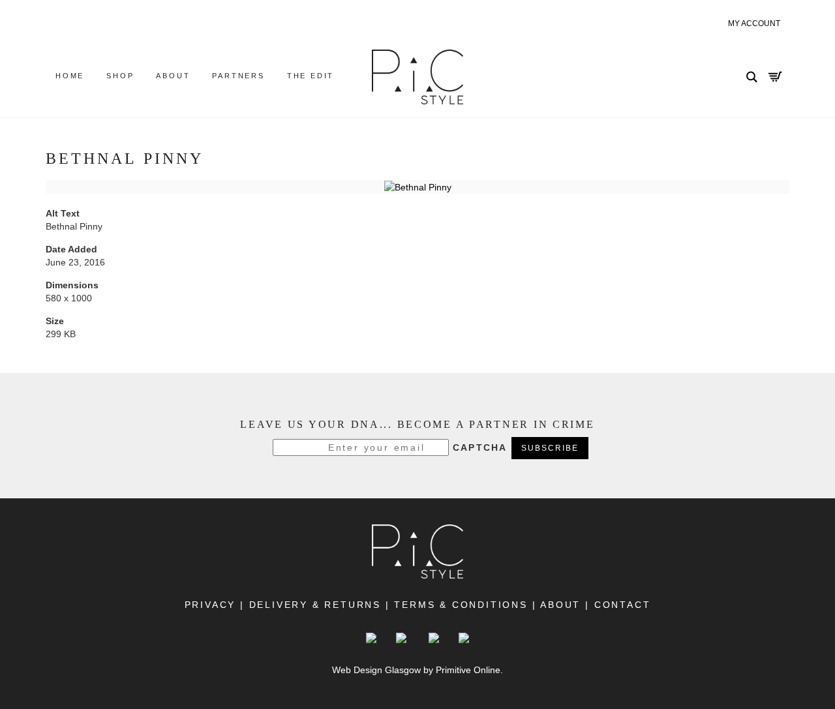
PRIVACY (210, 604)
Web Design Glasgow (376, 670)
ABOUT (561, 604)
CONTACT (620, 604)
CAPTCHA (480, 447)
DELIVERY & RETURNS (315, 604)
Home (69, 76)
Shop (120, 76)
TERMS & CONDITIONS (460, 604)
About (173, 76)
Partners (238, 76)
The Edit (310, 76)
